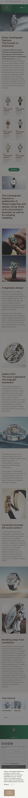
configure (12, 784)
